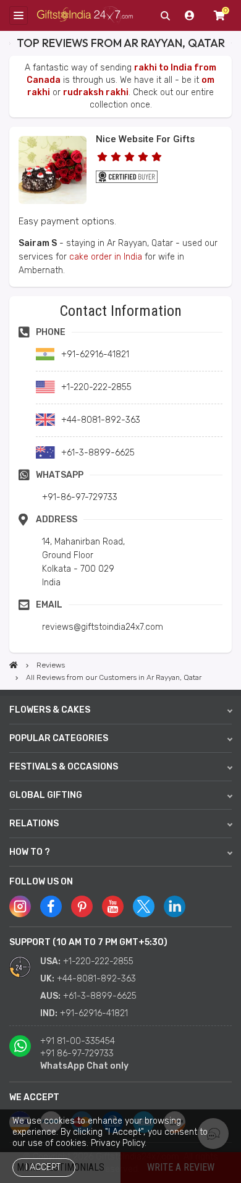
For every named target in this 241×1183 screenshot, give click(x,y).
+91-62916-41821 (94, 1013)
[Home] (13, 665)
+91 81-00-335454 (77, 1041)
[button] (13, 300)
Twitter (143, 906)
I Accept (43, 1167)
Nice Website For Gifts (145, 139)
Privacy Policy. (118, 1143)
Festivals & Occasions (63, 766)
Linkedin (174, 906)
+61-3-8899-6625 (100, 996)
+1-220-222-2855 (98, 961)
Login (189, 15)
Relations (34, 823)
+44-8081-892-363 (96, 978)
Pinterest (82, 906)
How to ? (29, 852)
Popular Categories (58, 738)
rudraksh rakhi (96, 92)
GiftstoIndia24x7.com (85, 15)
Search (165, 15)
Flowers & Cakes (49, 710)
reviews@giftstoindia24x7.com (102, 627)
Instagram (20, 906)
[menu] (18, 15)
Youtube (113, 906)
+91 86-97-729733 (77, 1053)
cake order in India (105, 257)
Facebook (51, 906)
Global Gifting (45, 795)
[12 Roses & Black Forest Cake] (53, 201)
